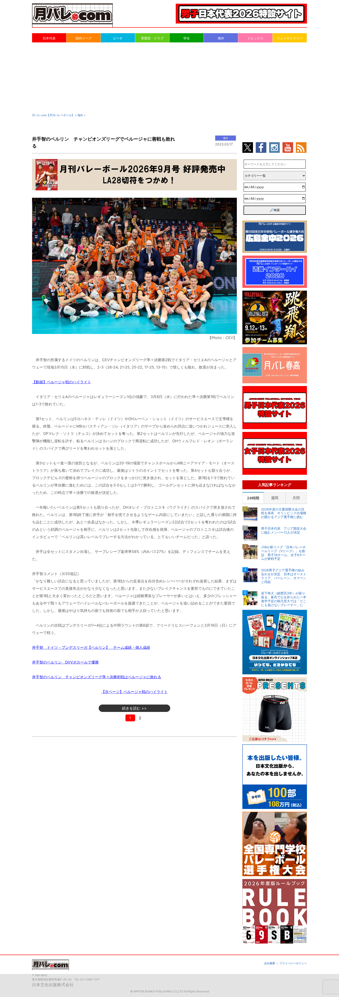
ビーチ (118, 38)
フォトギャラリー (290, 38)
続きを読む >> (134, 708)
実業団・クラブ (152, 38)
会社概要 (269, 963)
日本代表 (49, 38)
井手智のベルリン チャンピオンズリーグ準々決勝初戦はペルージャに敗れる (96, 677)
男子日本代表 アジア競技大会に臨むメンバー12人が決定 (283, 530)
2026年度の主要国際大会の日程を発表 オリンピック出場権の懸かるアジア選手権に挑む (283, 513)
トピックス (255, 38)
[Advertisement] (169, 77)
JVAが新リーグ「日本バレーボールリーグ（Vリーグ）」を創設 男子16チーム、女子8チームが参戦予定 (283, 552)
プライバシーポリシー (293, 963)
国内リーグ (83, 38)
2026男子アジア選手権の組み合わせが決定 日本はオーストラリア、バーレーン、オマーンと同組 (283, 576)
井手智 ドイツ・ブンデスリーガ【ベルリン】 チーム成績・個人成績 (91, 647)
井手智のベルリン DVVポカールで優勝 (65, 662)
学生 (186, 38)
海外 (221, 38)
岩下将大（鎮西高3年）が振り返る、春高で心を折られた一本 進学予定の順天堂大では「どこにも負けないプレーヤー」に (284, 599)
